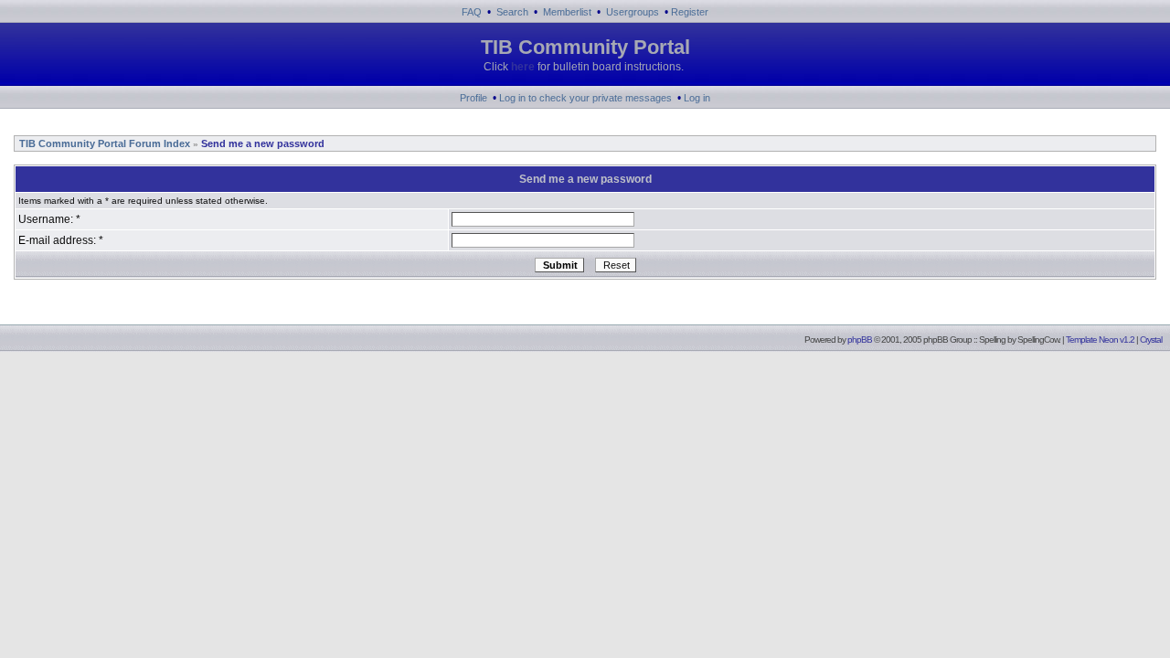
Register (689, 11)
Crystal (1151, 339)
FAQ (472, 11)
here (523, 66)
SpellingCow (1037, 339)
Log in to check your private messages (585, 97)
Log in (697, 97)
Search (512, 11)
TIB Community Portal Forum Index (103, 143)
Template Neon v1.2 (1100, 339)
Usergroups (632, 11)
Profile (473, 97)
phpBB (859, 339)
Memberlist (567, 11)
